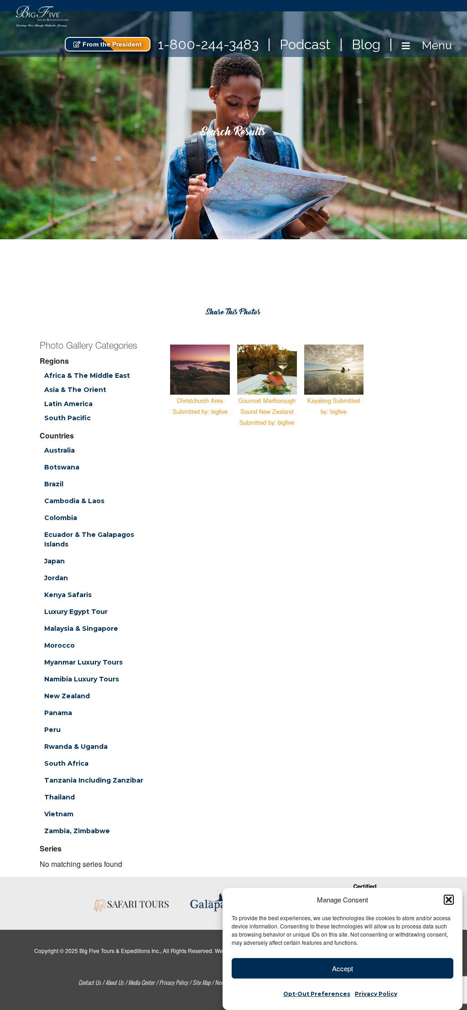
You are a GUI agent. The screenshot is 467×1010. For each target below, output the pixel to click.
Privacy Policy (376, 993)
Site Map (201, 982)
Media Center (141, 982)
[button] (448, 899)
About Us (114, 982)
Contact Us (89, 982)
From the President (111, 44)
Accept (342, 968)
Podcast (305, 44)
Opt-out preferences (316, 993)
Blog (366, 44)
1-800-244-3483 (208, 44)
